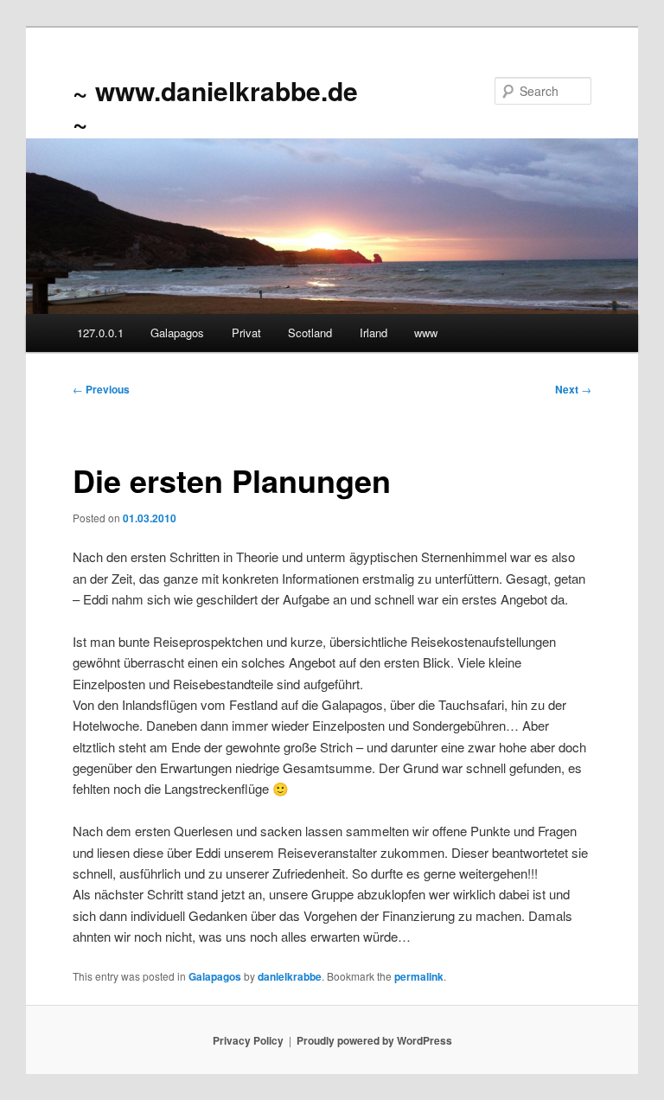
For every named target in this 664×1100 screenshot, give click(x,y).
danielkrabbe (290, 976)
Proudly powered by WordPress (374, 1040)
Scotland (310, 332)
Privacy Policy (248, 1040)
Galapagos (177, 332)
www (425, 332)
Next (573, 389)
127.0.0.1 (100, 332)
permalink (419, 976)
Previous (101, 389)
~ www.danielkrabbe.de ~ (215, 106)
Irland (373, 332)
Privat (246, 332)
